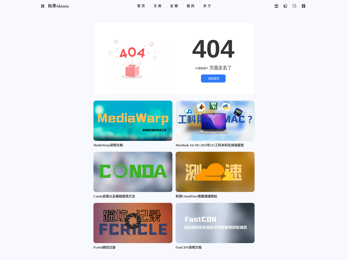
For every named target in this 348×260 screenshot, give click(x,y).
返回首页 (214, 78)
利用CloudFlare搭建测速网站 (196, 196)
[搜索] (294, 6)
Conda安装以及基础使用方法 (114, 196)
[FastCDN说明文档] (215, 223)
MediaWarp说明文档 (108, 145)
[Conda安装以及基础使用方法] (132, 172)
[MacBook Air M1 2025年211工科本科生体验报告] (215, 121)
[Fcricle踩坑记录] (132, 223)
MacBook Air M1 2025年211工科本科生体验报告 (210, 145)
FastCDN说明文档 (189, 247)
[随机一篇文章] (285, 6)
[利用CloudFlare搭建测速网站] (215, 172)
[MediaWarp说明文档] (132, 121)
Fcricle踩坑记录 (104, 247)
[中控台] (303, 6)
